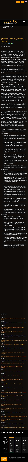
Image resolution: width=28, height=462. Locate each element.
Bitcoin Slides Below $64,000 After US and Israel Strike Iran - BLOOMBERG (13, 427)
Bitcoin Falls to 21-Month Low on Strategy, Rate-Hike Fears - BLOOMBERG (13, 356)
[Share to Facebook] (8, 43)
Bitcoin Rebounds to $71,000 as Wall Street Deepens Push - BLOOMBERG (13, 412)
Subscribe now (4, 459)
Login (22, 1)
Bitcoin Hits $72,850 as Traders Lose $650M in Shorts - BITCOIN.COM (12, 344)
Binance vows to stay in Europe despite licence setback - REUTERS (12, 363)
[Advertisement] (14, 10)
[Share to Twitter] (12, 43)
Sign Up (18, 1)
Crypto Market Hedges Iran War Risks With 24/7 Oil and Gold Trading (13, 423)
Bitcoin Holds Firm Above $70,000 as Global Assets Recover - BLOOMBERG (14, 416)
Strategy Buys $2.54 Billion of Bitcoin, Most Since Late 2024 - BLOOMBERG (13, 392)
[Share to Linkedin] (9, 43)
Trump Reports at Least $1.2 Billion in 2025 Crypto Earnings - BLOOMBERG (14, 359)
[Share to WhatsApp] (11, 43)
